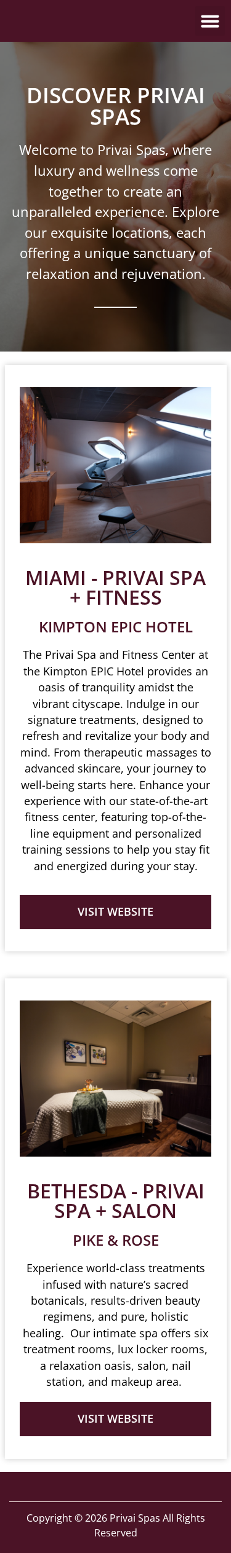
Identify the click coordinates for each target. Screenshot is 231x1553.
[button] (210, 21)
